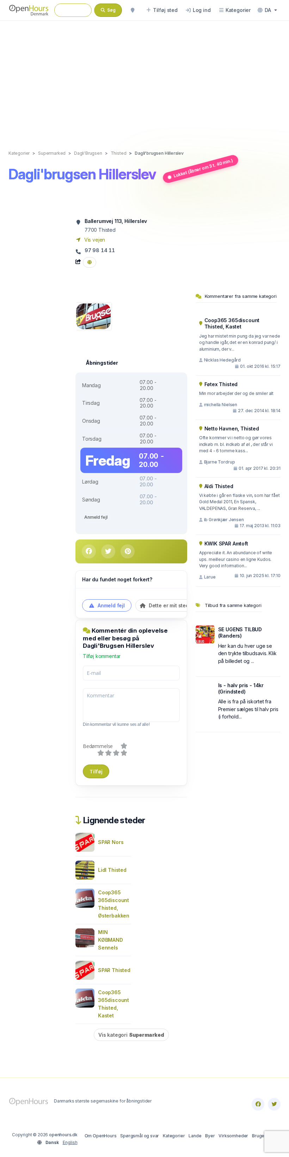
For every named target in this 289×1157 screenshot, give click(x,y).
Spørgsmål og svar (139, 1135)
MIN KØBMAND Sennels (110, 940)
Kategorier (174, 1135)
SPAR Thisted (114, 970)
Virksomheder (233, 1135)
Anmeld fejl (95, 517)
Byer (210, 1135)
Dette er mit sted (168, 605)
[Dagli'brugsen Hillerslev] (93, 316)
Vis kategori (131, 1035)
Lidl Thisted (112, 870)
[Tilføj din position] (132, 10)
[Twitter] (274, 1104)
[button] (267, 10)
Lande (195, 1135)
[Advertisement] (144, 78)
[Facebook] (258, 1104)
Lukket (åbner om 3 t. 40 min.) (203, 168)
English (70, 1142)
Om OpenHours (101, 1135)
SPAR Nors (110, 842)
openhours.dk (63, 1134)
